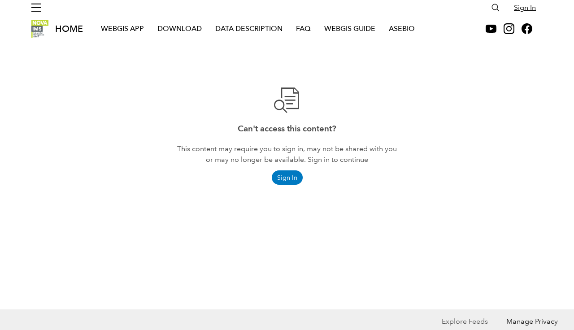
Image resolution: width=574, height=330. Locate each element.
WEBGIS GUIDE (349, 28)
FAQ (303, 28)
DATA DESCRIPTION (249, 28)
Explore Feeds (465, 321)
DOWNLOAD (179, 28)
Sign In (525, 7)
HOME (69, 28)
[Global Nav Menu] (36, 7)
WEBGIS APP (122, 28)
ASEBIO (402, 28)
